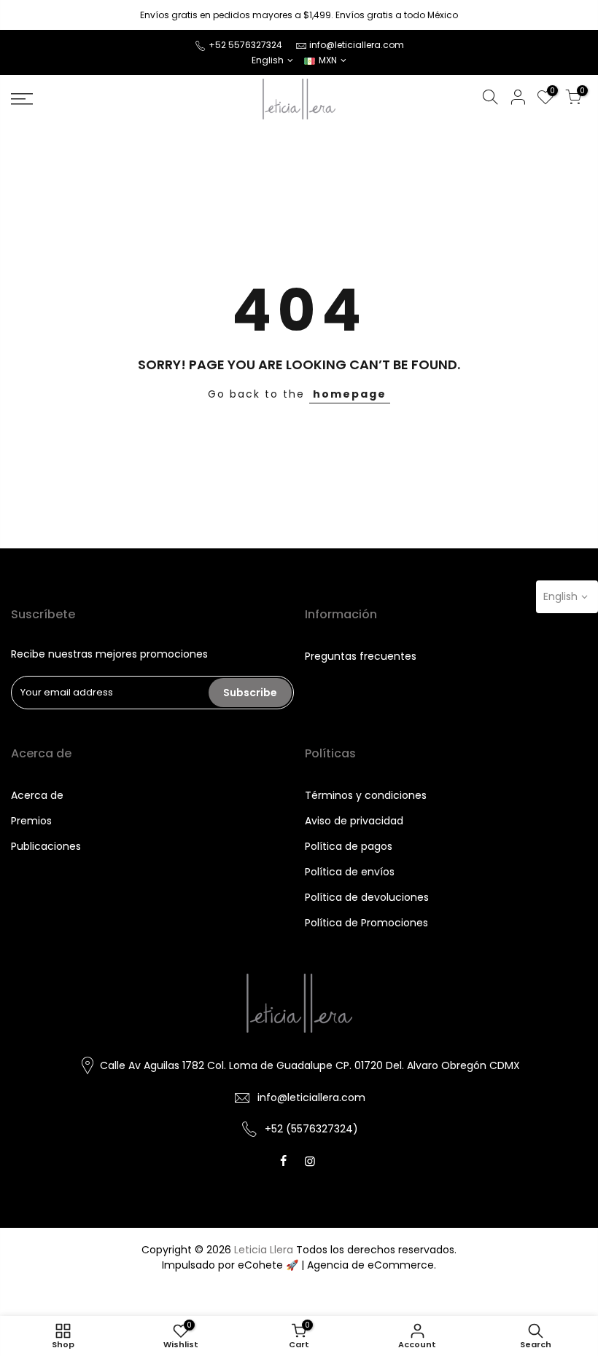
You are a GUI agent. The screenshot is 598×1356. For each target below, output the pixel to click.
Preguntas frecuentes (360, 656)
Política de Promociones (366, 922)
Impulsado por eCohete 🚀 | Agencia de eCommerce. (299, 1265)
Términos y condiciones (366, 795)
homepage (350, 394)
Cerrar (32, 15)
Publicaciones (46, 846)
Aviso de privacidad (354, 820)
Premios (31, 820)
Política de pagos (348, 846)
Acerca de (37, 795)
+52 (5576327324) (311, 1129)
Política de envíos (350, 871)
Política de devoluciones (367, 897)
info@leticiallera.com (356, 45)
